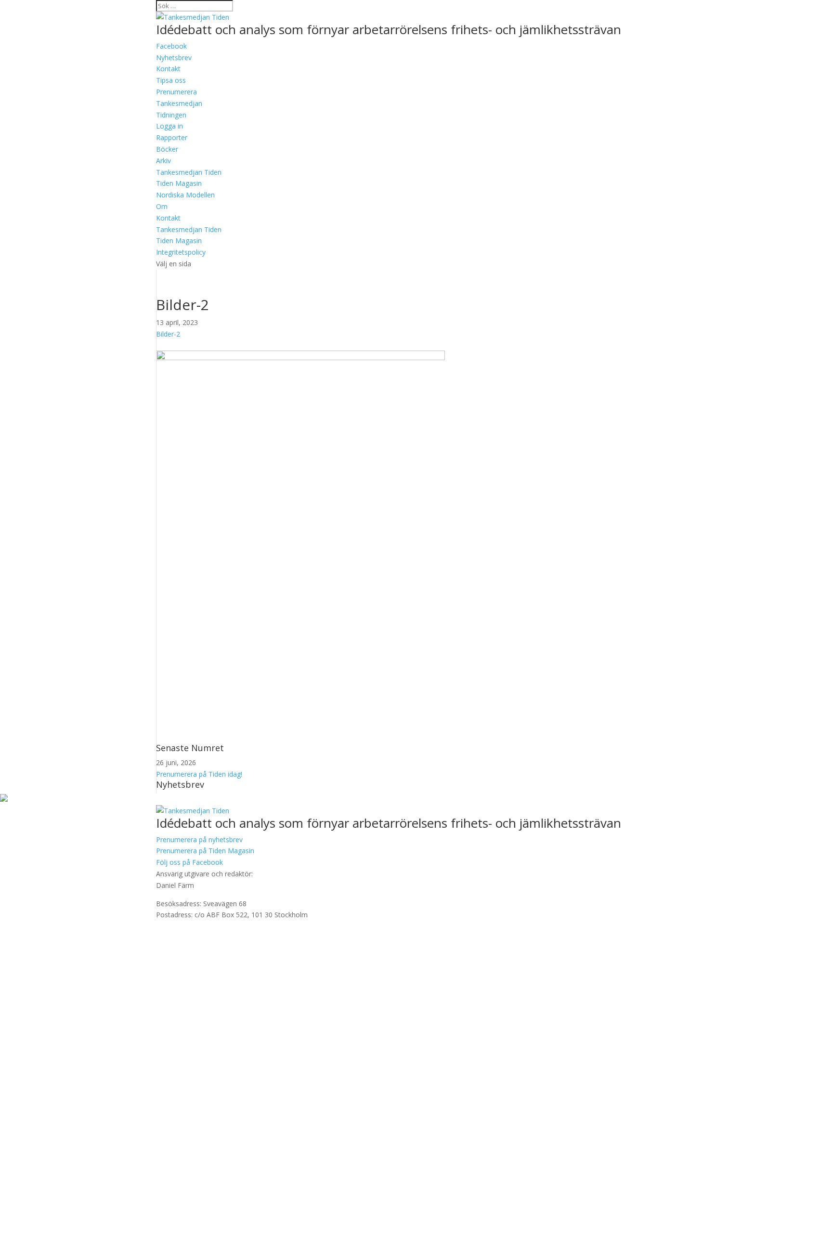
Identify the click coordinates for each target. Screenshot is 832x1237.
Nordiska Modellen (185, 194)
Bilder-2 (168, 334)
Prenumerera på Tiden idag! (199, 774)
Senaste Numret (190, 748)
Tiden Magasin (179, 183)
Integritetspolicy (181, 252)
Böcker (167, 149)
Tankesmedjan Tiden (188, 172)
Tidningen (171, 114)
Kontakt (168, 217)
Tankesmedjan (179, 103)
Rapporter (171, 137)
